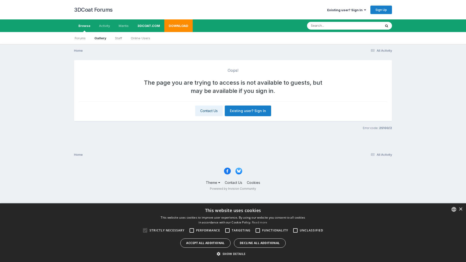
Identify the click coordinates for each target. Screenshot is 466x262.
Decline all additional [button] (260, 243)
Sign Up (381, 10)
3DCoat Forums (93, 10)
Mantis (124, 26)
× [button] (460, 209)
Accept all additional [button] (205, 243)
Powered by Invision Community (233, 188)
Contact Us (209, 111)
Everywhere (366, 25)
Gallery (100, 38)
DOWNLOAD (178, 26)
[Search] (386, 26)
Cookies (253, 182)
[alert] (233, 232)
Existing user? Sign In (345, 10)
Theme (212, 182)
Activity (104, 26)
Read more (259, 222)
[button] (232, 253)
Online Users (140, 38)
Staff (118, 38)
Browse (84, 26)
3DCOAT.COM (148, 26)
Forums (80, 38)
